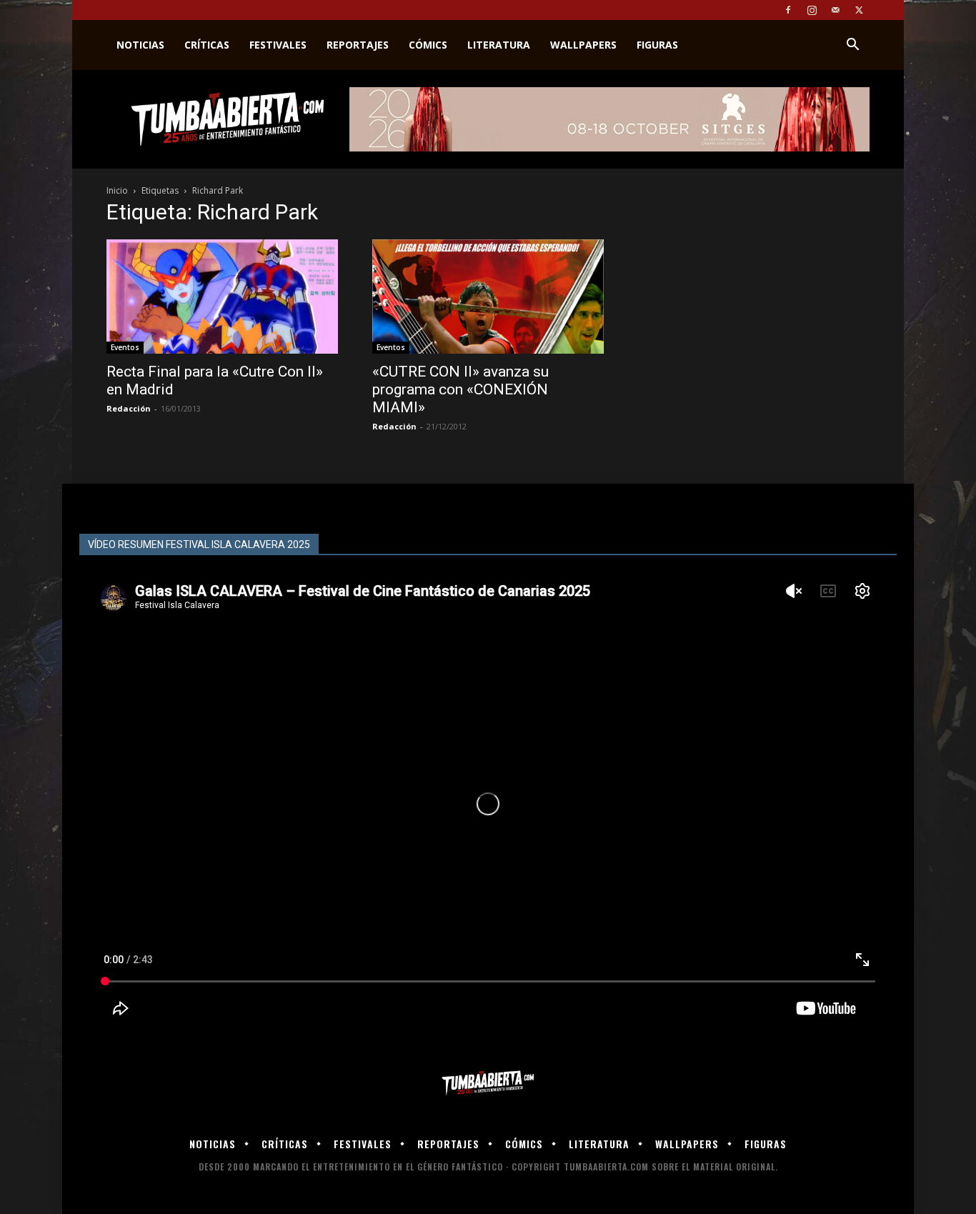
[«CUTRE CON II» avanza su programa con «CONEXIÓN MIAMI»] (488, 296)
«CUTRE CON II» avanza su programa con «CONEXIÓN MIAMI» (460, 389)
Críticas (206, 44)
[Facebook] (788, 10)
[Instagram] (811, 10)
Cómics (428, 44)
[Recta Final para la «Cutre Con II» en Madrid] (222, 296)
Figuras (657, 44)
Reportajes (358, 44)
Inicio (117, 190)
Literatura (498, 44)
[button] (852, 46)
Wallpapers (583, 44)
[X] (859, 10)
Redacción (128, 408)
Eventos (125, 347)
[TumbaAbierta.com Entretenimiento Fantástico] (488, 1083)
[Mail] (835, 10)
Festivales (278, 44)
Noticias (140, 44)
